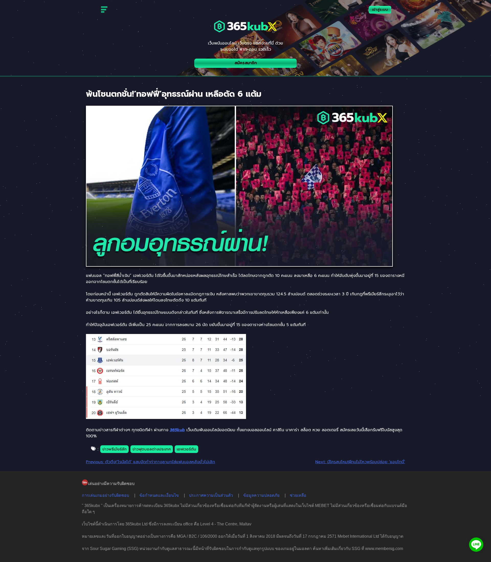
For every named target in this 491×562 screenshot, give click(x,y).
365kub (177, 430)
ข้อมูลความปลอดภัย (261, 495)
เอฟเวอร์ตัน (186, 449)
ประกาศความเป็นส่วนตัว (211, 495)
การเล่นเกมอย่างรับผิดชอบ (105, 495)
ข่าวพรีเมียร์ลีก (114, 449)
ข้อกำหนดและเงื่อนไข (159, 495)
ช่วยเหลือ (298, 495)
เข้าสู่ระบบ (380, 9)
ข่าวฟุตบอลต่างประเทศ (151, 449)
